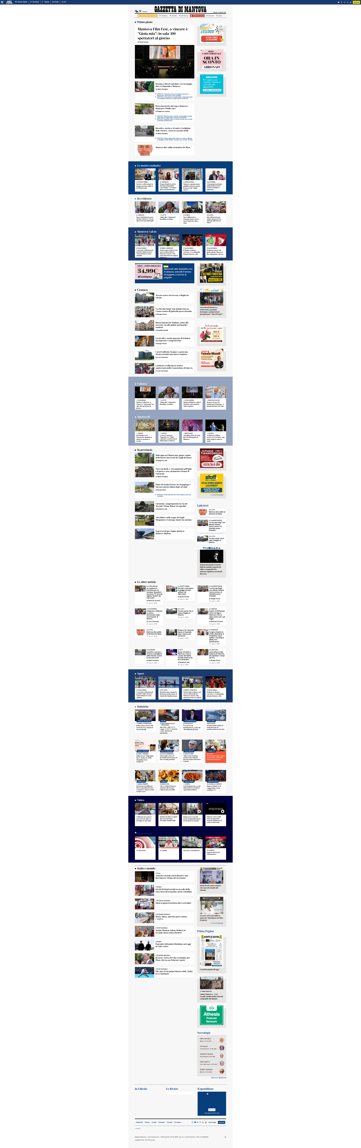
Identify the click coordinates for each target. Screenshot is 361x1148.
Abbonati (356, 2)
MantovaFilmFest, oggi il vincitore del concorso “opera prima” (192, 404)
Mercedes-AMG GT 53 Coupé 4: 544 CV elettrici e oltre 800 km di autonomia (168, 730)
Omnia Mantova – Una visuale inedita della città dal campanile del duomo (211, 996)
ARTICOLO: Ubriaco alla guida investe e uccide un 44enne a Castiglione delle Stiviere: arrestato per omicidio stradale (175, 139)
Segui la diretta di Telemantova (213, 853)
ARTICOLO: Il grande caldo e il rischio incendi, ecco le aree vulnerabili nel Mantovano (174, 119)
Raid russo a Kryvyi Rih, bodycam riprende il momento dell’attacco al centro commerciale (214, 819)
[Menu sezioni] (2, 2)
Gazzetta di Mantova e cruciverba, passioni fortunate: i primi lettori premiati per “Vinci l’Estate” (211, 310)
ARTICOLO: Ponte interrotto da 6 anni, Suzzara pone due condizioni (174, 495)
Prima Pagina (205, 931)
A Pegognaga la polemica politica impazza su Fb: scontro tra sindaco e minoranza (214, 187)
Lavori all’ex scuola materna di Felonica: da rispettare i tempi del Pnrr (173, 339)
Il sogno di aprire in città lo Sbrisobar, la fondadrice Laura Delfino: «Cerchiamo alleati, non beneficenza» (168, 187)
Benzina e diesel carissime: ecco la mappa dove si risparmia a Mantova (174, 85)
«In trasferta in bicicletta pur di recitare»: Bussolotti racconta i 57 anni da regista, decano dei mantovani (154, 593)
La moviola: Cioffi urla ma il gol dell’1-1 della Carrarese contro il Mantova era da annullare (144, 253)
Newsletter (35, 2)
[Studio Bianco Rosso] (211, 458)
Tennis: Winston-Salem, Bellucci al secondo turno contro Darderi (170, 931)
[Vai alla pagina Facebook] (342, 2)
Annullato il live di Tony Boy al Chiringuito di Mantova (191, 437)
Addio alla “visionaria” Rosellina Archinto (168, 218)
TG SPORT (163, 850)
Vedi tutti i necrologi (218, 1078)
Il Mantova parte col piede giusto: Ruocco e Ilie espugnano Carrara (215, 252)
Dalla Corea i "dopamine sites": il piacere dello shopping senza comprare (145, 759)
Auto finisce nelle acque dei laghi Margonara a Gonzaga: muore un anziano (173, 518)
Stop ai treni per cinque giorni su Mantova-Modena (170, 532)
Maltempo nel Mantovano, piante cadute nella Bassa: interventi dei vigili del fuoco (174, 456)
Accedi (64, 2)
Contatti (169, 1122)
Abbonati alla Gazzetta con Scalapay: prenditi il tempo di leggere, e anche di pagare (178, 273)
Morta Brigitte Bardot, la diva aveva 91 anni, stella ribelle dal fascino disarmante (216, 757)
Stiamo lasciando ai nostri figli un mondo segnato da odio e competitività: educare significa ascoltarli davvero (211, 569)
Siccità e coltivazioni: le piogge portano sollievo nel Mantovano (144, 186)
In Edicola (141, 1089)
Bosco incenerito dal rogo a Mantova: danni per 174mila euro (172, 107)
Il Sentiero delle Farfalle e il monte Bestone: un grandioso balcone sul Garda (215, 727)
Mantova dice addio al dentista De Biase (173, 147)
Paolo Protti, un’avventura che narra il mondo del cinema (210, 887)
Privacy (147, 1122)
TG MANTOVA (141, 850)
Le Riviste (172, 1089)
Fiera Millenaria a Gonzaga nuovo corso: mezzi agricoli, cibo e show (191, 220)
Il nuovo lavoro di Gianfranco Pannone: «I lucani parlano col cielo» (215, 404)
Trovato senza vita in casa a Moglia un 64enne (172, 296)
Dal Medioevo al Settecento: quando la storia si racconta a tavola (144, 438)
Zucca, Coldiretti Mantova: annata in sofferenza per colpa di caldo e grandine (168, 788)
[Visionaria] (211, 548)
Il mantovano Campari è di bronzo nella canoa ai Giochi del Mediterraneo (168, 694)
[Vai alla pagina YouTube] (339, 2)
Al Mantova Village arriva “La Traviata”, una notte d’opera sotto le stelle (216, 438)
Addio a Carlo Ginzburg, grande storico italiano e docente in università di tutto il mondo (192, 758)
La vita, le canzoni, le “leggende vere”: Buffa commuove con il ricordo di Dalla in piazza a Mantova (168, 438)
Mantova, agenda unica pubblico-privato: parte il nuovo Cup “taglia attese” (191, 187)
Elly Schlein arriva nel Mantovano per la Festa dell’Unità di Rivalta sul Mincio (214, 220)
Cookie (154, 1122)
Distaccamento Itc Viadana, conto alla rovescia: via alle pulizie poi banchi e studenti (172, 325)
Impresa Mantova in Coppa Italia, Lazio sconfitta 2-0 (214, 788)
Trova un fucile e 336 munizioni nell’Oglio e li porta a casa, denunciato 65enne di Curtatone (174, 471)
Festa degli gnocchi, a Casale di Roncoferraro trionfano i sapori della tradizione (192, 788)
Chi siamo (177, 1122)
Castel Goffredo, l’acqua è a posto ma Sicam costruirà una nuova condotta (172, 353)
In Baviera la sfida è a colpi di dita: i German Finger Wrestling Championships (168, 818)
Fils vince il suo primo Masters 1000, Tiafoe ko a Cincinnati (174, 972)
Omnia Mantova (206, 991)
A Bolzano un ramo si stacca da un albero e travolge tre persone (143, 819)
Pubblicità (139, 1122)
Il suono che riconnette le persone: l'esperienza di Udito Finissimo (211, 918)
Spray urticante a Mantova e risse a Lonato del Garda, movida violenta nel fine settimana (185, 656)
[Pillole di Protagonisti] (211, 899)
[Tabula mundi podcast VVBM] (211, 358)
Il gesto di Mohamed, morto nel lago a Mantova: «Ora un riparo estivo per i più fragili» (145, 219)
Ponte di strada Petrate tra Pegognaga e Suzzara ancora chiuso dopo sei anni (173, 485)
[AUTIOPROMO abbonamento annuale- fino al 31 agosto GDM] (211, 59)
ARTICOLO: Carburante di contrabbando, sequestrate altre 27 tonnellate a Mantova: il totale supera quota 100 (175, 97)
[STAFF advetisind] (211, 483)
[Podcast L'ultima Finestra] (211, 273)
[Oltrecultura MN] (211, 868)
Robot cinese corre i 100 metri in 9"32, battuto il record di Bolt (144, 727)
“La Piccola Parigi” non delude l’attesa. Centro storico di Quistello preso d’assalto (174, 310)
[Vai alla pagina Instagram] (345, 2)
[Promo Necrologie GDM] (211, 333)
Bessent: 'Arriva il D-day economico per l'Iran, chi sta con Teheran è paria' (173, 958)
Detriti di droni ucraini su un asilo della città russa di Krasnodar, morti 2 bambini (174, 890)
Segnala (46, 2)
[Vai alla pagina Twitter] (347, 2)
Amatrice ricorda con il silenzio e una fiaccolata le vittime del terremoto (172, 876)
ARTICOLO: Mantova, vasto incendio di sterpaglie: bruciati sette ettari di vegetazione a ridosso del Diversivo (174, 116)
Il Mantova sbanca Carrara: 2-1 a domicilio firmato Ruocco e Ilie (191, 252)
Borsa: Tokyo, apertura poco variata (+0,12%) (171, 917)
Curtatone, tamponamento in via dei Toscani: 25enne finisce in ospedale (171, 504)
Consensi (161, 1122)
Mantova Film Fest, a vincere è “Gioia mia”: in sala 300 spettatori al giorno (163, 33)
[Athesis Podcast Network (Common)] (211, 1015)
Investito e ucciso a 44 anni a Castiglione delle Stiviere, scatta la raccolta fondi (173, 129)
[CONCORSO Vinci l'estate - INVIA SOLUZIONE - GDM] (211, 33)
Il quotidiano (205, 1089)
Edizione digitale (22, 2)
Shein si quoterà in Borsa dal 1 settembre (173, 903)
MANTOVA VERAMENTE (191, 850)
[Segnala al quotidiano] (192, 1122)
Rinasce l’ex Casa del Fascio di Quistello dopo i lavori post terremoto (186, 633)
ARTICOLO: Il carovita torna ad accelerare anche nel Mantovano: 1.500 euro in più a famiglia (172, 94)
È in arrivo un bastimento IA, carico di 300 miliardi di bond (191, 727)
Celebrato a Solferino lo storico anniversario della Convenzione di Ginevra (174, 366)
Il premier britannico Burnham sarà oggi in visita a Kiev (173, 945)
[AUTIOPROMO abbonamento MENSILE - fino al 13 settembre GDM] (211, 84)
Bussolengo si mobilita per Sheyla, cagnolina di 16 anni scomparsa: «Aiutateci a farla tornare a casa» (145, 788)
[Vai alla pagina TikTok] (350, 2)
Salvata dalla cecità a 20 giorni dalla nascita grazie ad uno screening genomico (168, 757)
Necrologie (55, 2)
